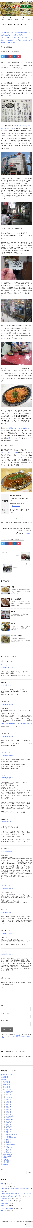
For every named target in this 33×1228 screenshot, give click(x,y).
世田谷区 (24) (9, 1091)
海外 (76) (5, 1164)
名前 (2, 1006)
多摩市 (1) (8, 1104)
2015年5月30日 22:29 (7, 778)
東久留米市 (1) (10, 1116)
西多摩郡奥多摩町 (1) (11, 1144)
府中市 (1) (8, 1109)
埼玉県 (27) (7, 1086)
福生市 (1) (8, 1131)
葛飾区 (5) (8, 1142)
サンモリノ (21, 457)
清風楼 (13, 611)
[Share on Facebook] (7, 56)
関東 (11, 24)
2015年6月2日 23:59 (7, 851)
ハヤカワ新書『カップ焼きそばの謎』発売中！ (15, 37)
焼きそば (29, 530)
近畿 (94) (5, 1159)
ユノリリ (3, 1186)
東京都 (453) (7, 1089)
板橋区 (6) (8, 1118)
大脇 (2, 1210)
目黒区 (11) (9, 1129)
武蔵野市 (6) (9, 1119)
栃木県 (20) (7, 1083)
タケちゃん (4, 1205)
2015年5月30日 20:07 (7, 736)
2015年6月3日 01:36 (7, 888)
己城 (12, 587)
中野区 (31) (9, 1094)
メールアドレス (5, 1013)
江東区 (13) (9, 1122)
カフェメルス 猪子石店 (7, 1208)
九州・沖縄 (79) (6, 1162)
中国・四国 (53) (6, 1161)
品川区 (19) (9, 1101)
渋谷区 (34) (9, 1126)
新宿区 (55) (9, 1152)
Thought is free (26, 1224)
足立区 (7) (8, 1149)
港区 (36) (8, 1127)
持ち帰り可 (16, 530)
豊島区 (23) (9, 1147)
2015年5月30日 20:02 (7, 704)
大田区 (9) (8, 1106)
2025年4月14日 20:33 (7, 954)
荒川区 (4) (8, 1141)
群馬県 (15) (7, 1084)
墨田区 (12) (9, 1103)
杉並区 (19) (9, 1114)
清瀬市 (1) (8, 1124)
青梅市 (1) (8, 1151)
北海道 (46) (5, 1076)
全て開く (3, 1074)
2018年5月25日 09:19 (7, 933)
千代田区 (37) (9, 1097)
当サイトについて (6, 1201)
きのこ (3, 1191)
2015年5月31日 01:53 (7, 822)
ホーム (4, 24)
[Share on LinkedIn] (15, 56)
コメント (3, 987)
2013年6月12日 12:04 (7, 667)
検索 (2, 1169)
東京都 (17, 24)
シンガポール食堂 (16, 636)
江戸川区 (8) (9, 1121)
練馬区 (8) (8, 1139)
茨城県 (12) (7, 1081)
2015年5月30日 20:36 (7, 755)
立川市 (24, 24)
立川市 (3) (8, 1132)
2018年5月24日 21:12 (7, 912)
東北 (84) (5, 1078)
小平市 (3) (8, 1107)
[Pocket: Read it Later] (19, 56)
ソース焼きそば (27, 528)
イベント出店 (20, 528)
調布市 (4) (8, 1146)
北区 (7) (8, 1096)
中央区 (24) (9, 1093)
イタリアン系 (13, 528)
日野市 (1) (8, 1112)
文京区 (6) (8, 1111)
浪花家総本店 (4, 1203)
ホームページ (16, 506)
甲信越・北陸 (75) (7, 1156)
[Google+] (11, 56)
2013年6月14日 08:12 (7, 685)
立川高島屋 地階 (11, 1137)
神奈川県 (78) (8, 1154)
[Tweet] (3, 56)
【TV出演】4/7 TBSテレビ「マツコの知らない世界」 (16, 1188)
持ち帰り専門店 (23, 530)
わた (2, 775)
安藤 (2, 1184)
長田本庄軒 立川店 (12, 1134)
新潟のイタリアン (15, 428)
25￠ (2, 665)
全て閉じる (9, 1074)
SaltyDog (28, 533)
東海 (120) (5, 1157)
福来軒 (9, 1136)
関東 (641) (5, 1079)
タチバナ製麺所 (16, 599)
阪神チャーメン (13, 438)
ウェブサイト (4, 1020)
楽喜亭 (13, 623)
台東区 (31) (9, 1099)
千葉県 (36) (7, 1088)
